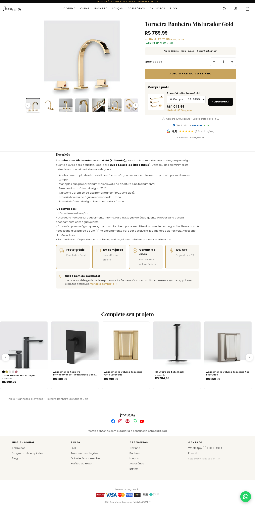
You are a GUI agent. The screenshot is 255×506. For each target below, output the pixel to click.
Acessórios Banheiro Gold (183, 93)
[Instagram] (120, 421)
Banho (133, 469)
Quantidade (153, 61)
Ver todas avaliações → (190, 137)
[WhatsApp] (135, 421)
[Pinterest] (127, 421)
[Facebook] (113, 421)
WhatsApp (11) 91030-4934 (205, 448)
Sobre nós (18, 448)
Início (11, 399)
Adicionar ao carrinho (191, 73)
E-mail (192, 453)
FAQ (73, 448)
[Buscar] (224, 8)
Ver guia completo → (103, 284)
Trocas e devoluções (84, 453)
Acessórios (136, 8)
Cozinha (70, 8)
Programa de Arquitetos (27, 453)
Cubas (85, 8)
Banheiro (101, 8)
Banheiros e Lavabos (30, 399)
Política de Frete (81, 463)
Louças (117, 8)
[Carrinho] (247, 8)
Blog (173, 8)
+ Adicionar (221, 101)
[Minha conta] (235, 8)
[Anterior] (6, 357)
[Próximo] (249, 357)
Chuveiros (157, 8)
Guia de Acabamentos (85, 458)
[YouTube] (142, 421)
